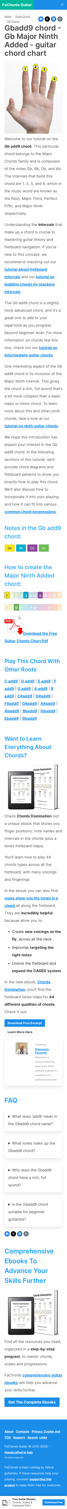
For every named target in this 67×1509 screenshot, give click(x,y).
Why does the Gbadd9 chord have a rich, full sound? (29, 1177)
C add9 (11, 681)
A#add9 (47, 703)
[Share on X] (47, 19)
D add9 (27, 681)
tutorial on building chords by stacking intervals (29, 284)
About (8, 1431)
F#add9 (11, 703)
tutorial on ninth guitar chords (31, 426)
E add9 (44, 681)
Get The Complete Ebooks (32, 1402)
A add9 (40, 688)
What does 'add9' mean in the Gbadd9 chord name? (32, 1120)
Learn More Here (20, 1032)
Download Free (54, 1502)
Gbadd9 (29, 718)
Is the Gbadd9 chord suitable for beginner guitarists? (28, 1212)
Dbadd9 (48, 711)
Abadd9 (11, 711)
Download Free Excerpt (25, 1023)
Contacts (22, 1431)
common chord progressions (30, 511)
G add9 (24, 688)
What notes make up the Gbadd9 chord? (31, 1147)
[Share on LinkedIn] (53, 19)
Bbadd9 (30, 711)
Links (43, 1437)
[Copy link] (60, 19)
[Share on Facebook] (41, 19)
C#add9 (24, 696)
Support (19, 1437)
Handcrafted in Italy (18, 1452)
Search (33, 1437)
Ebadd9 (11, 718)
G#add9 (29, 703)
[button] (62, 5)
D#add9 (43, 696)
